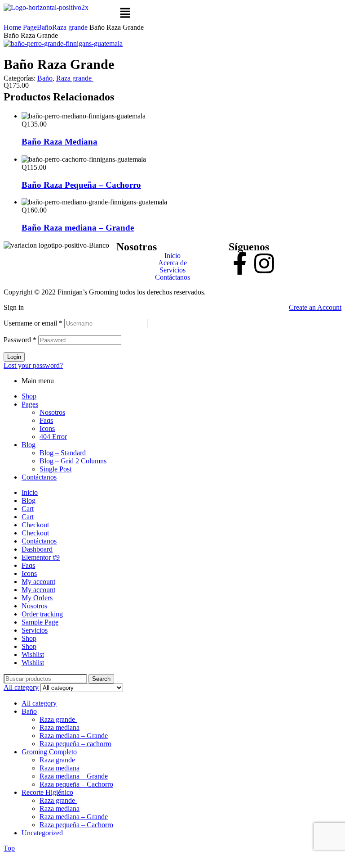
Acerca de (172, 263)
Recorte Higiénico (47, 792)
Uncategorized (42, 833)
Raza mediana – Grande (74, 735)
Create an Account (315, 307)
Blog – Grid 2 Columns (73, 461)
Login (14, 356)
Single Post (55, 469)
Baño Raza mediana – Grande (78, 227)
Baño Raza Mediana (59, 141)
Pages (30, 404)
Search (101, 678)
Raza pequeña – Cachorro (76, 784)
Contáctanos (172, 277)
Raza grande (70, 27)
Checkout (35, 525)
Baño (44, 27)
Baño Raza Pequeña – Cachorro (81, 185)
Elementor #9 (41, 557)
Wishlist (33, 654)
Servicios (172, 270)
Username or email (33, 323)
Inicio (172, 255)
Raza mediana (60, 727)
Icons (47, 428)
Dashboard (37, 549)
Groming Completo (49, 752)
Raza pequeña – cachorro (75, 743)
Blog (28, 444)
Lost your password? (33, 365)
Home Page (20, 27)
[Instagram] (264, 263)
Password (20, 340)
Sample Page (40, 622)
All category (39, 703)
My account (38, 581)
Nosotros (52, 412)
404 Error (53, 436)
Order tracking (42, 614)
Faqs (46, 420)
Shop (29, 396)
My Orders (37, 598)
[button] (172, 13)
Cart (28, 508)
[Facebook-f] (240, 263)
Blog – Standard (63, 453)
